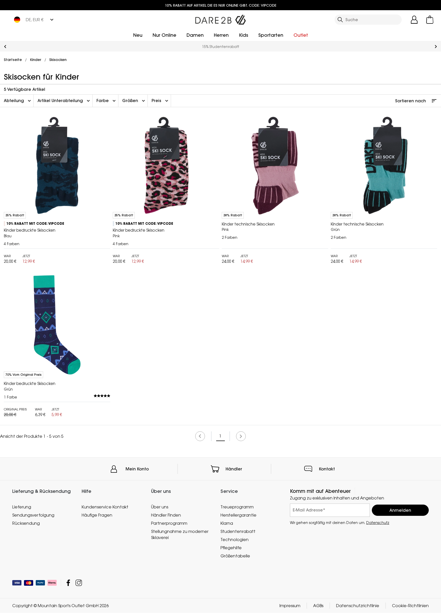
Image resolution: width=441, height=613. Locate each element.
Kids (243, 35)
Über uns (159, 506)
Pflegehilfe (231, 547)
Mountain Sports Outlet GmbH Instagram (79, 583)
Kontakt (327, 468)
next (436, 46)
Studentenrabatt (237, 531)
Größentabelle (235, 555)
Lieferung (21, 506)
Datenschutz (377, 522)
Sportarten (270, 35)
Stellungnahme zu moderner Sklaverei (180, 534)
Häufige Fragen (97, 515)
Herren (221, 35)
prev (5, 46)
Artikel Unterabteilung (64, 101)
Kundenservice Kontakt (105, 506)
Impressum (289, 605)
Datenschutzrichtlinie (357, 605)
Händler (234, 468)
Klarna (226, 523)
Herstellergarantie (238, 515)
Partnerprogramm (169, 523)
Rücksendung (26, 523)
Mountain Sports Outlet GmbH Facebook (68, 583)
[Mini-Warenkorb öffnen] (430, 20)
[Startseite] (220, 18)
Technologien (234, 539)
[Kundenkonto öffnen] (414, 20)
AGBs (318, 605)
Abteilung (18, 101)
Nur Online (164, 35)
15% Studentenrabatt (220, 46)
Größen (134, 101)
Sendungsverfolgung (33, 515)
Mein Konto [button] (137, 468)
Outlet (300, 35)
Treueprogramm (237, 506)
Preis (160, 101)
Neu (137, 35)
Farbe (106, 101)
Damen (195, 35)
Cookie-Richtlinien (410, 605)
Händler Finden (166, 515)
